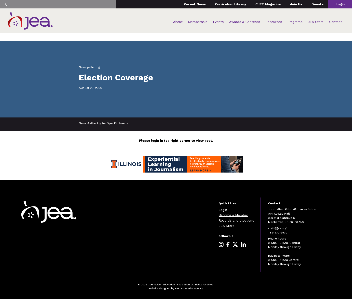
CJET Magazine (268, 4)
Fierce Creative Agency (189, 288)
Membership (198, 22)
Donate (317, 4)
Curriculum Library (230, 4)
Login (340, 4)
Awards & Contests (244, 22)
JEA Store (316, 22)
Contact (335, 22)
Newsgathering (89, 67)
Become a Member (233, 215)
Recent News (195, 4)
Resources (273, 22)
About (178, 22)
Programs (294, 22)
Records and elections (236, 220)
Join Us (296, 4)
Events (218, 22)
